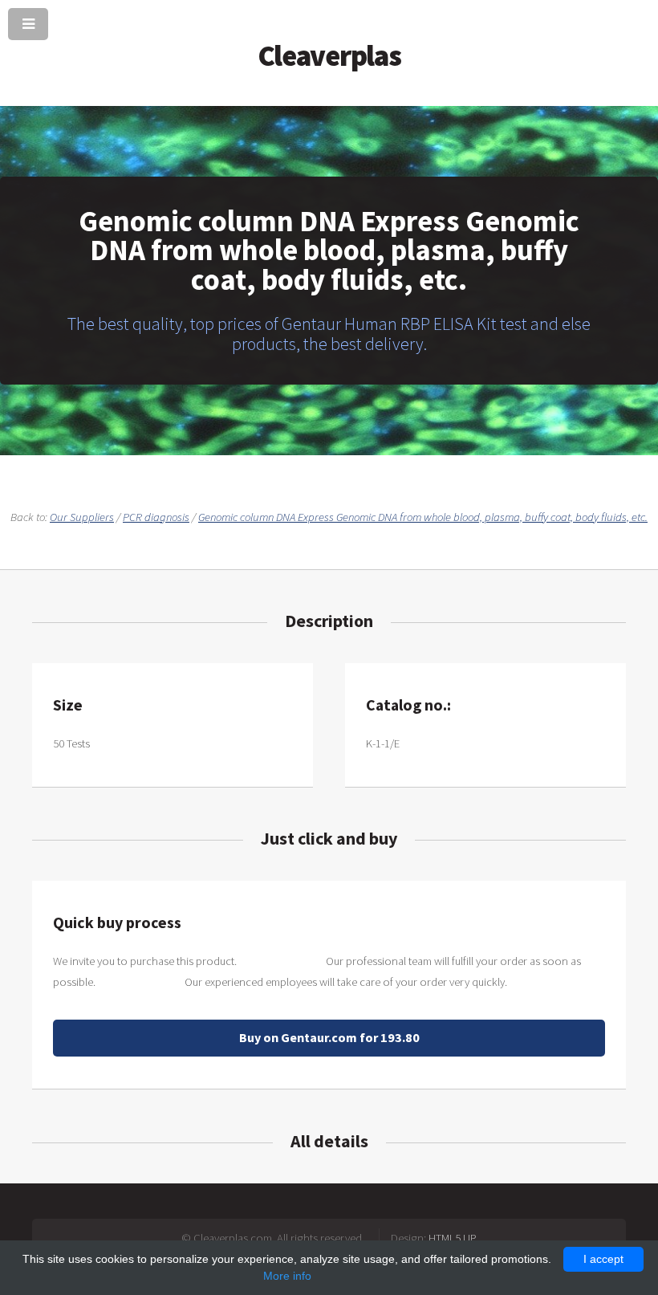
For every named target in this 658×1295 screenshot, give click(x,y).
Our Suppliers (82, 517)
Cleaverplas (329, 55)
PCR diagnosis (156, 517)
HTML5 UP (453, 1238)
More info (287, 1275)
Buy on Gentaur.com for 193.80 (329, 1037)
